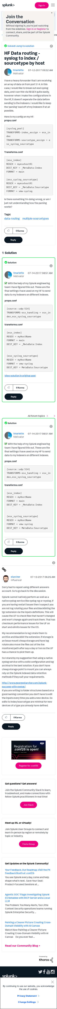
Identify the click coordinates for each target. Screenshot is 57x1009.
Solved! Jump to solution (20, 45)
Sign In (41, 5)
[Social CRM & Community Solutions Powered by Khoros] (46, 958)
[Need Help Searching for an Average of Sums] (53, 415)
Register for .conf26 (28, 765)
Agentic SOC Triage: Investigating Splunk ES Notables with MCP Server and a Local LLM (27, 897)
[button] (51, 47)
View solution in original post (20, 375)
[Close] (52, 981)
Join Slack (28, 804)
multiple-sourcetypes (35, 218)
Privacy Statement (26, 996)
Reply (13, 240)
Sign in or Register (36, 28)
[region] (28, 993)
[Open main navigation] (53, 5)
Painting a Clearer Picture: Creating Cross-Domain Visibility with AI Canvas (28, 924)
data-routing (12, 218)
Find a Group (28, 844)
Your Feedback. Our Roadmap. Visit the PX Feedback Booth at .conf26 (27, 871)
